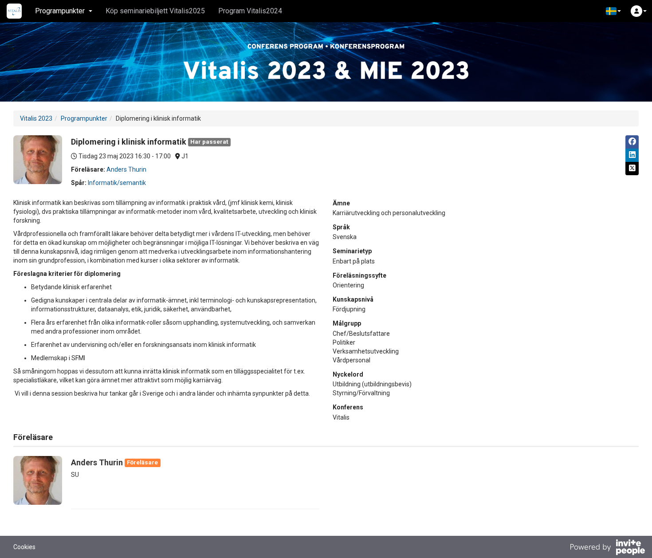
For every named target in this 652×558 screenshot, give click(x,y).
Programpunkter (84, 118)
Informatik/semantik (117, 182)
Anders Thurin (126, 169)
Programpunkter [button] (60, 11)
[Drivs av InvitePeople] (607, 548)
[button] (613, 11)
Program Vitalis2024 (250, 11)
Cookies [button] (24, 546)
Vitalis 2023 (36, 118)
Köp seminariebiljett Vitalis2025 (155, 11)
